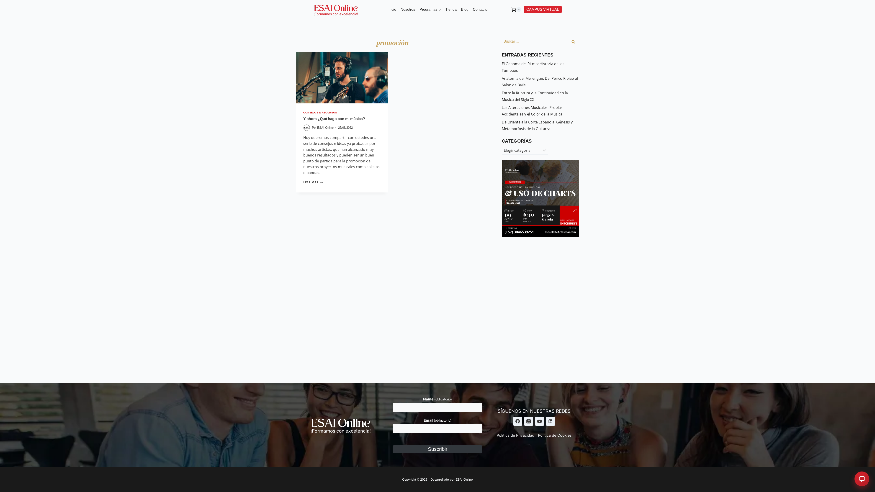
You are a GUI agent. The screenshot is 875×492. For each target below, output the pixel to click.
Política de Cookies (554, 435)
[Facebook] (517, 421)
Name (437, 399)
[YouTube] (539, 421)
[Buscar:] (540, 41)
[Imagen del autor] (306, 127)
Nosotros (408, 9)
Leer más (313, 182)
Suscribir (437, 449)
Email (437, 420)
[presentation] (342, 77)
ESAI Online (325, 127)
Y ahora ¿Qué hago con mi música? (334, 119)
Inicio (392, 9)
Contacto (480, 9)
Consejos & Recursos (320, 112)
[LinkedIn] (550, 421)
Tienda (451, 9)
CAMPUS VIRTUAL (542, 9)
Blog (464, 9)
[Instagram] (528, 421)
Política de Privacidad (515, 435)
